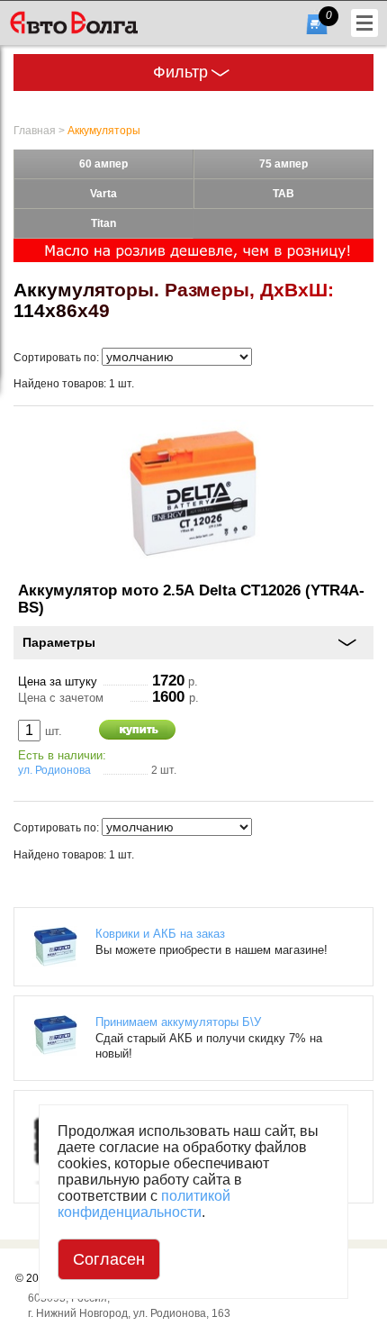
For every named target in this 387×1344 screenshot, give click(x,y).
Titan (103, 223)
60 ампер (103, 164)
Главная (35, 130)
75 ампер (283, 164)
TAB (283, 193)
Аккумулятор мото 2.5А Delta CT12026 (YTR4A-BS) (191, 599)
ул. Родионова (54, 770)
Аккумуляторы (104, 130)
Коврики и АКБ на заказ (160, 933)
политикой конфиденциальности (144, 1204)
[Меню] (364, 23)
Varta (103, 193)
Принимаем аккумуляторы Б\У (178, 1022)
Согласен (109, 1259)
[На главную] (102, 22)
